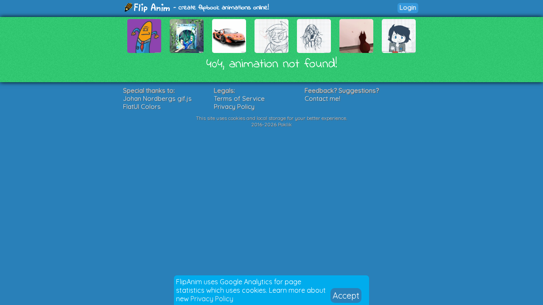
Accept (346, 295)
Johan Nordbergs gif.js (157, 98)
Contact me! (322, 98)
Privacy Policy (211, 298)
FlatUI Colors (142, 107)
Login (408, 7)
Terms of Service (239, 98)
